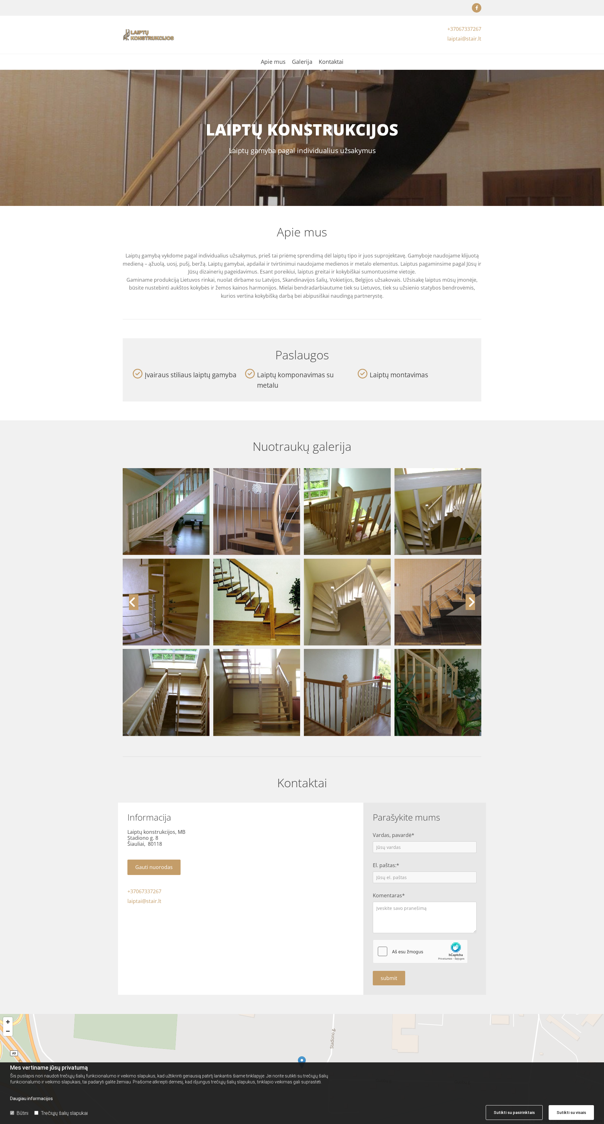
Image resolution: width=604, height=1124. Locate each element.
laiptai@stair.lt (464, 38)
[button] (154, 867)
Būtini (22, 1113)
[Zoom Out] (8, 1031)
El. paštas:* (386, 865)
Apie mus (273, 62)
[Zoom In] (8, 1022)
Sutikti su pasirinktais (514, 1112)
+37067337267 (464, 28)
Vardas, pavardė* (393, 835)
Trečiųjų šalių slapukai (64, 1113)
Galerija (302, 62)
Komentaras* (389, 896)
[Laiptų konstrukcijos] (476, 8)
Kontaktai (331, 62)
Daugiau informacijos (31, 1098)
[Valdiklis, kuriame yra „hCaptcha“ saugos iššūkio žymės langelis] (420, 951)
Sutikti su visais (571, 1112)
